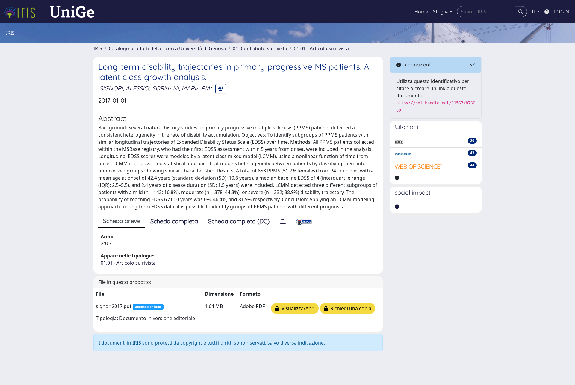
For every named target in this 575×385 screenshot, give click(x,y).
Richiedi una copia (349, 308)
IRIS (97, 48)
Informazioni (415, 65)
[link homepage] (22, 11)
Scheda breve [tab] (121, 221)
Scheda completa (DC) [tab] (239, 221)
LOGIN (561, 11)
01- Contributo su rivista (260, 48)
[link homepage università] (72, 11)
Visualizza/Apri (297, 308)
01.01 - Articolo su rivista (321, 48)
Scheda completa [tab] (174, 221)
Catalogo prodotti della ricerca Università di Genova (167, 48)
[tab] (283, 221)
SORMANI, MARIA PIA (181, 88)
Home (421, 11)
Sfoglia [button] (441, 11)
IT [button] (534, 11)
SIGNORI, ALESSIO (124, 88)
